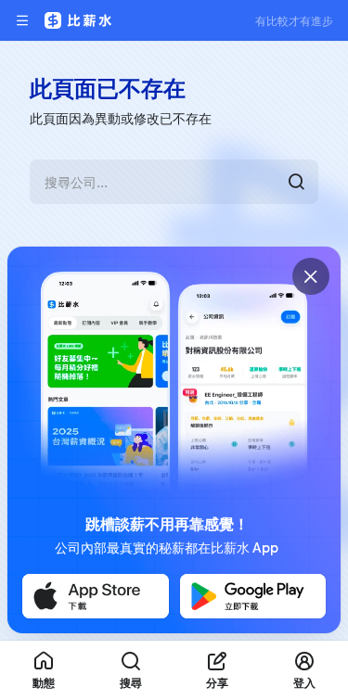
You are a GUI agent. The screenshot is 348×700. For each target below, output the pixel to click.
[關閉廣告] (310, 276)
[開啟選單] (22, 20)
